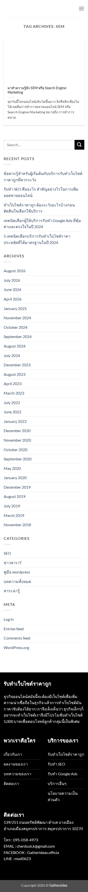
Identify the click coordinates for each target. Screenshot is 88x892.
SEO (7, 553)
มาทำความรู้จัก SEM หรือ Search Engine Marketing (37, 90)
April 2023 (13, 383)
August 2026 (14, 270)
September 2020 (18, 458)
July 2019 (12, 506)
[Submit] (79, 144)
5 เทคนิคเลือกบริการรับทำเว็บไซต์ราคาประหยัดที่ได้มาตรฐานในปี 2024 (37, 239)
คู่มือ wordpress (17, 572)
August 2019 (14, 496)
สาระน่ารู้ (12, 590)
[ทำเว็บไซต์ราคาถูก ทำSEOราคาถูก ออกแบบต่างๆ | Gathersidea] (28, 8)
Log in (9, 619)
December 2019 (17, 487)
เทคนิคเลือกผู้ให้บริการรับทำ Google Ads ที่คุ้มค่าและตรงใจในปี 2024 (42, 223)
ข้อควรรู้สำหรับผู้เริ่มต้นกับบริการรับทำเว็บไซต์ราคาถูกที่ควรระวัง (43, 176)
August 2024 (14, 346)
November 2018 (17, 524)
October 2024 (15, 327)
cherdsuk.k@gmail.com (36, 846)
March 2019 (14, 515)
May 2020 (12, 468)
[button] (81, 8)
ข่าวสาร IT (13, 562)
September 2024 (18, 336)
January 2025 (15, 308)
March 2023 (14, 393)
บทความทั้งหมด (17, 581)
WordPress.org (16, 647)
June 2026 (12, 289)
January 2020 (15, 477)
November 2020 (17, 440)
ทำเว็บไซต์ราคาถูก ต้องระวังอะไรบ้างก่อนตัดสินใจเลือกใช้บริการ (39, 208)
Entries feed (14, 628)
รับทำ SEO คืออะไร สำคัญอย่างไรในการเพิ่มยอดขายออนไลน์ (41, 192)
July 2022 (12, 402)
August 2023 (14, 374)
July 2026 (12, 280)
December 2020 (17, 430)
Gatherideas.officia (43, 852)
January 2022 (15, 421)
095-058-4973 (25, 839)
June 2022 (12, 411)
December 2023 (17, 364)
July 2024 (12, 355)
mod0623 (22, 858)
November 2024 (17, 317)
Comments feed (17, 638)
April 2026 (13, 299)
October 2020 (15, 449)
